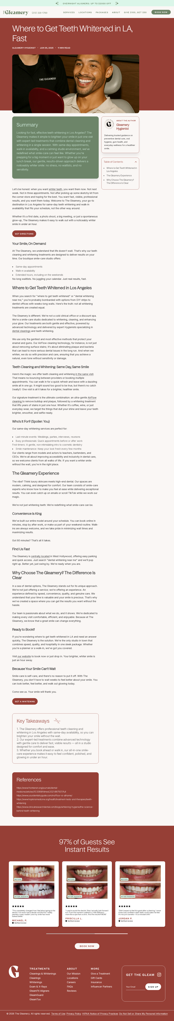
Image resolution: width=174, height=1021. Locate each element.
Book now (87, 946)
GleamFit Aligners (39, 990)
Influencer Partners (101, 986)
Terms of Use (58, 1014)
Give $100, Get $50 (135, 12)
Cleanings (35, 978)
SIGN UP (153, 987)
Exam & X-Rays (38, 986)
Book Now (161, 12)
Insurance (96, 982)
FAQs (70, 986)
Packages (102, 12)
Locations (85, 12)
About (116, 12)
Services (69, 12)
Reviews (71, 990)
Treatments (39, 968)
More (95, 968)
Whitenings (35, 982)
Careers (71, 982)
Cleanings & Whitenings (42, 973)
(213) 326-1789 (39, 12)
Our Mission (73, 973)
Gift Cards (96, 978)
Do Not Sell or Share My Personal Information (143, 1014)
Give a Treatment (100, 973)
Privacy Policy (73, 1014)
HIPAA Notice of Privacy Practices (100, 1014)
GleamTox (35, 999)
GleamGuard (36, 995)
